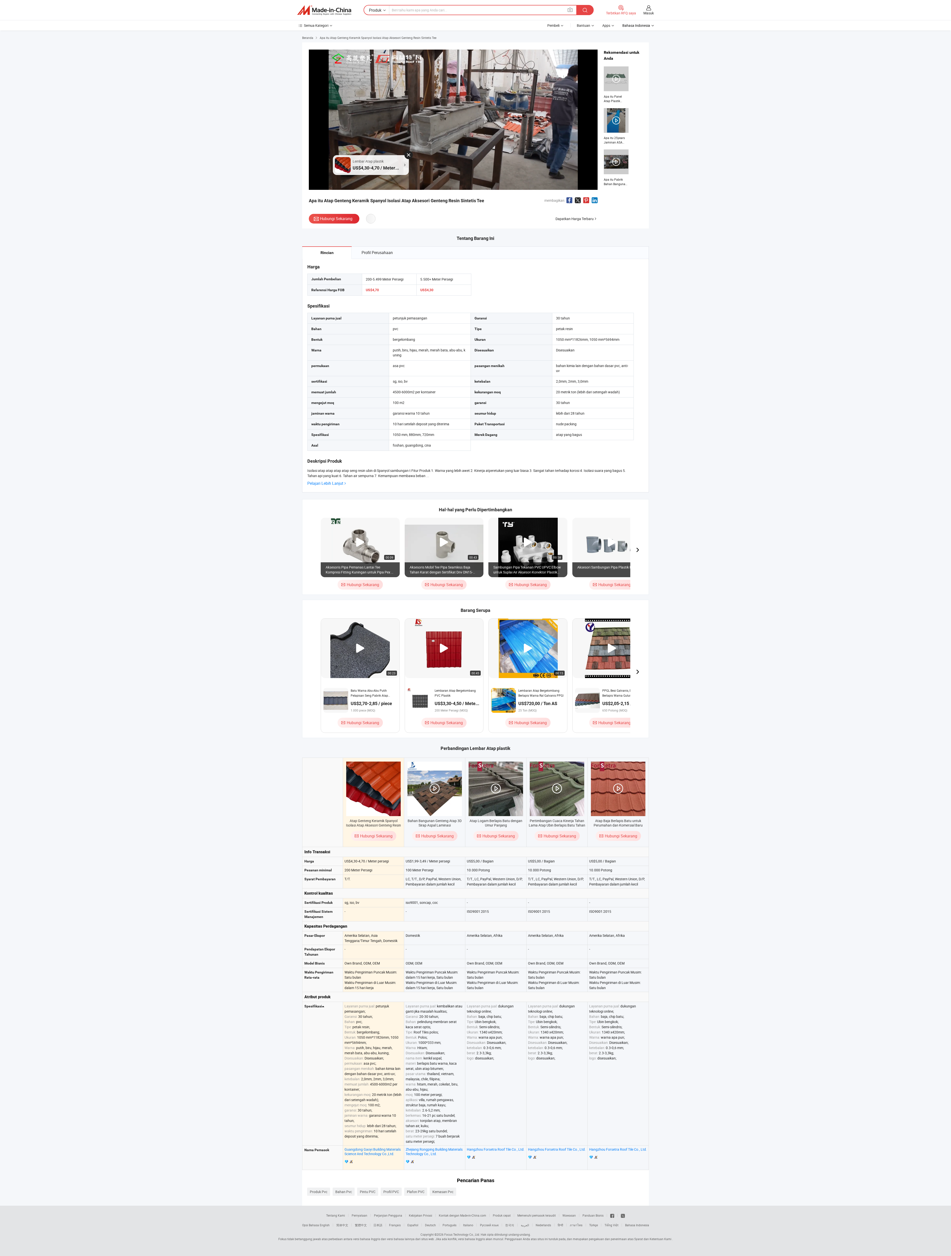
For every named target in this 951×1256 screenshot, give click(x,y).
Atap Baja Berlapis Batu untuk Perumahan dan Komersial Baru (618, 823)
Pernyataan (359, 1215)
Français (395, 1225)
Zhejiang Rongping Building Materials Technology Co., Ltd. (434, 1151)
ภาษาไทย (576, 1225)
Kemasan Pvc (442, 1191)
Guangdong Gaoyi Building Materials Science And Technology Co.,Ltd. (372, 1151)
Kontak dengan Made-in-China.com (462, 1215)
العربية (525, 1225)
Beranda (307, 38)
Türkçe (593, 1225)
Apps (606, 25)
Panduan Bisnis (593, 1215)
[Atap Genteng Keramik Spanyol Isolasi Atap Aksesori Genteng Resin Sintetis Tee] (373, 789)
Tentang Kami (335, 1215)
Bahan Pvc (343, 1191)
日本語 (377, 1225)
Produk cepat (502, 1215)
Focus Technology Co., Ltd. (462, 1234)
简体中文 (342, 1225)
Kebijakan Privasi (420, 1215)
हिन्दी (560, 1225)
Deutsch (430, 1225)
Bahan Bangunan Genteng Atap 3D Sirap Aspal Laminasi (435, 823)
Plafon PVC (415, 1191)
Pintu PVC (367, 1191)
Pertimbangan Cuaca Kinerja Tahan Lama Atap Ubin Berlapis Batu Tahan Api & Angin (557, 825)
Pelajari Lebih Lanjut (325, 483)
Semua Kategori (316, 25)
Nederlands (543, 1225)
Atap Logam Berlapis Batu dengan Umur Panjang (496, 823)
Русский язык (489, 1225)
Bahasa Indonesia (637, 1225)
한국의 (509, 1225)
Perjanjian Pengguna (388, 1215)
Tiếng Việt (611, 1225)
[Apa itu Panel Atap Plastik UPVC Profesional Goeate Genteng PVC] (616, 84)
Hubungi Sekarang (336, 218)
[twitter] (623, 1215)
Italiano (468, 1225)
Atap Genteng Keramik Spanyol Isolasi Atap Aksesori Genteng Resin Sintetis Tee (373, 825)
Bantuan (583, 25)
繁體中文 (361, 1225)
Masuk (648, 13)
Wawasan (569, 1215)
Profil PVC (391, 1191)
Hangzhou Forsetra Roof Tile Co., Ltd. (496, 1149)
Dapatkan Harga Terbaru (574, 218)
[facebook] (612, 1215)
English (325, 1225)
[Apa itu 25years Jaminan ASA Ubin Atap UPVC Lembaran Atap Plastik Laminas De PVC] (616, 126)
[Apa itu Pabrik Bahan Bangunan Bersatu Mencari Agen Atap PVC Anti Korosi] (616, 167)
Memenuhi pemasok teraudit (536, 1215)
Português (449, 1225)
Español (412, 1225)
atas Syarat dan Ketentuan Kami (650, 1239)
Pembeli (553, 25)
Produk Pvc (318, 1191)
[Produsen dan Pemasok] (324, 10)
